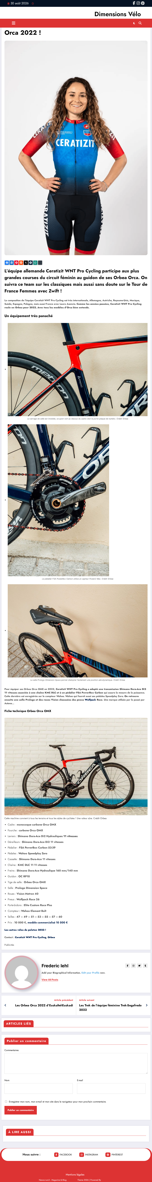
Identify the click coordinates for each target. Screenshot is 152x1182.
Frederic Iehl (55, 965)
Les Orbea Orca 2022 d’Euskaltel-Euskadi (44, 1005)
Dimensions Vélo (117, 14)
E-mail (80, 1080)
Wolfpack (90, 699)
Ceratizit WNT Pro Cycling (30, 937)
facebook (66, 1154)
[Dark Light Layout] (134, 23)
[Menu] (13, 23)
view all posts (50, 979)
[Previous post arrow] (5, 1005)
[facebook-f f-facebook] (134, 3)
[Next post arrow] (147, 1005)
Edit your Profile (90, 972)
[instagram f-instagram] (138, 3)
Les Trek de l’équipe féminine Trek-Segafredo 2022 (110, 1007)
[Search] (140, 23)
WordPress (72, 1179)
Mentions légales (75, 1175)
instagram (91, 1154)
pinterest (117, 1154)
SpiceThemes (107, 1179)
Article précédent (63, 1000)
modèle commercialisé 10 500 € (48, 922)
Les (25, 930)
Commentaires (11, 1050)
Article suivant (86, 1000)
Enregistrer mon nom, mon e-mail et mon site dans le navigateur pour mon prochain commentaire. (57, 1101)
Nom (6, 1080)
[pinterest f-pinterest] (142, 3)
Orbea (51, 937)
